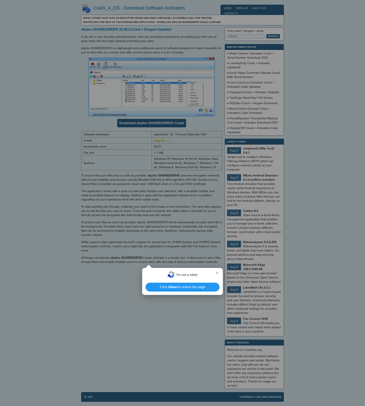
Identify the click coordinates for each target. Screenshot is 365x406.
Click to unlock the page (182, 287)
